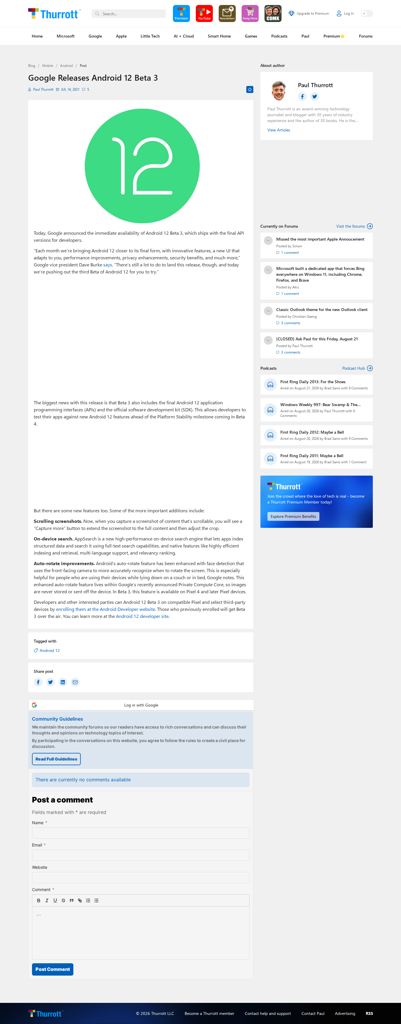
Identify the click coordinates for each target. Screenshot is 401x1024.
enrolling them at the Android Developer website (105, 609)
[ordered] (88, 900)
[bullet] (96, 900)
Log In (349, 13)
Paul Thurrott (43, 89)
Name (39, 822)
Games (251, 36)
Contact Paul (312, 1013)
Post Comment (53, 969)
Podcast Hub (353, 368)
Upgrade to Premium (313, 13)
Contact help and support (268, 1013)
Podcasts (279, 36)
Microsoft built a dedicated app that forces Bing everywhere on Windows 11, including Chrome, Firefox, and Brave (320, 274)
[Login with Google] (141, 705)
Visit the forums (350, 226)
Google (95, 36)
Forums (366, 36)
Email (39, 844)
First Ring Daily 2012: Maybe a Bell (312, 432)
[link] (104, 900)
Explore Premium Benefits (293, 516)
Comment (43, 889)
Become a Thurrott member (209, 1013)
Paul (305, 36)
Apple (121, 36)
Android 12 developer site (142, 616)
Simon (297, 246)
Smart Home (219, 36)
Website (39, 867)
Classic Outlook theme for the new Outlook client (322, 309)
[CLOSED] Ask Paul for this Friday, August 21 (317, 339)
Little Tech (150, 36)
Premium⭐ (334, 36)
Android (66, 65)
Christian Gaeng (304, 316)
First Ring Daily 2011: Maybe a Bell (311, 455)
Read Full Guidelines (56, 758)
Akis (295, 287)
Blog (31, 65)
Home (37, 36)
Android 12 (50, 650)
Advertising (345, 1013)
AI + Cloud (184, 36)
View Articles (278, 130)
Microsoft (66, 36)
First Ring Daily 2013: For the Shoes (313, 381)
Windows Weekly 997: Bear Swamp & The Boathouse (318, 405)
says (107, 264)
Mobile (47, 65)
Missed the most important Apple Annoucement (320, 239)
